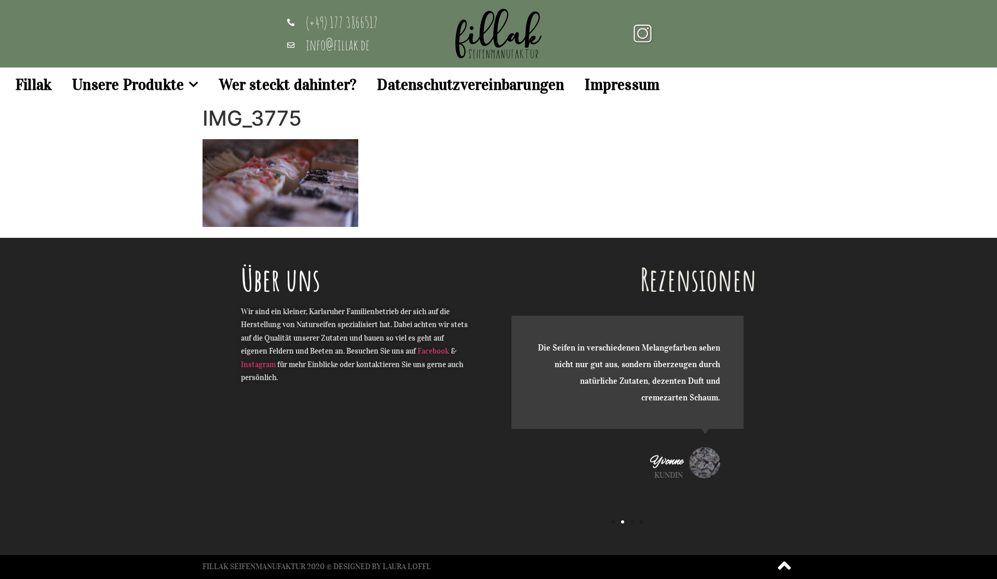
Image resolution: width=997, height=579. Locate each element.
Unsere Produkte (128, 84)
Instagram (258, 364)
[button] (613, 521)
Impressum (622, 84)
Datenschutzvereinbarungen (470, 84)
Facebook (433, 351)
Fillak (33, 84)
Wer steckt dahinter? (287, 84)
